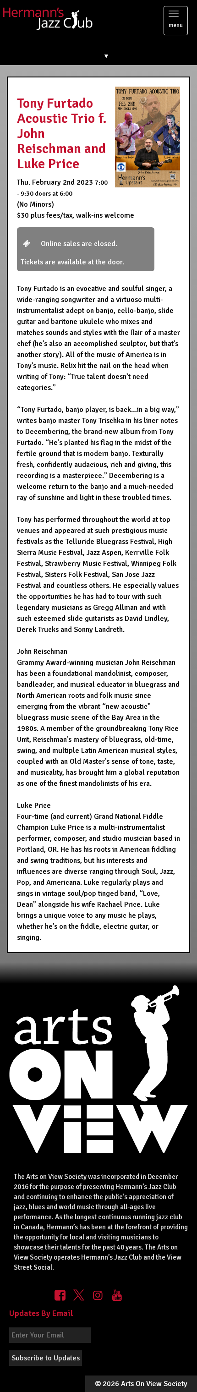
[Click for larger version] (147, 136)
